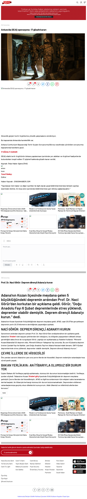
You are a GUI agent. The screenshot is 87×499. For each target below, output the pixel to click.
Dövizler (48, 464)
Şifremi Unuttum (7, 481)
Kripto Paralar (50, 470)
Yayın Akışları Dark (22, 464)
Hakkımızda (21, 496)
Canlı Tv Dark (20, 461)
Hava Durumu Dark (7, 461)
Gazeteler (59, 470)
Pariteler (48, 472)
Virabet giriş (34, 376)
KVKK (49, 496)
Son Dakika (19, 470)
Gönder (7, 265)
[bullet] (31, 264)
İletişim (28, 496)
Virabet (13, 336)
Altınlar (47, 461)
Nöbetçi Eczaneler (22, 467)
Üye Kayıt (4, 478)
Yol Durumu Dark (7, 464)
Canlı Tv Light (5, 467)
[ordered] (28, 264)
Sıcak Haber (60, 472)
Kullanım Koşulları (56, 496)
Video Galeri (60, 464)
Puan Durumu (34, 467)
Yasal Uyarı (66, 496)
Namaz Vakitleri (35, 464)
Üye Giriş (4, 475)
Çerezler (43, 496)
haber (4, 393)
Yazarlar (59, 467)
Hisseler (48, 467)
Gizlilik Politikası (35, 496)
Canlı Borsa (34, 461)
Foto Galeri (60, 461)
